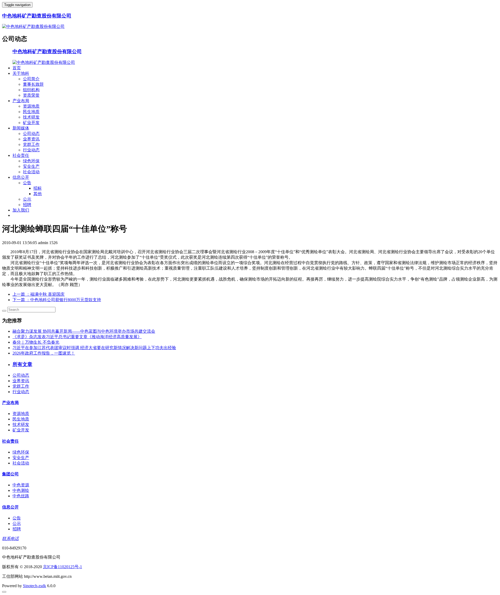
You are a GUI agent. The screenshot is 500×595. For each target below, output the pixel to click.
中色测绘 (20, 490)
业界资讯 (31, 139)
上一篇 (38, 294)
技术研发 (31, 117)
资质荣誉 (31, 95)
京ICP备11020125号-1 (62, 567)
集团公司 (10, 474)
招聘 (27, 204)
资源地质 (31, 106)
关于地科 (20, 73)
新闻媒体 (20, 128)
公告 (27, 183)
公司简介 (31, 79)
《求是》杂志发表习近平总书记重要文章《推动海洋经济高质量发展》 (77, 336)
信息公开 (20, 177)
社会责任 (20, 155)
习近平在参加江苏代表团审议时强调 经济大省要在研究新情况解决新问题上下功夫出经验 (94, 347)
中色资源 (20, 485)
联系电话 (10, 538)
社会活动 (31, 172)
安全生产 (31, 166)
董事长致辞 (33, 84)
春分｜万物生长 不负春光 (35, 342)
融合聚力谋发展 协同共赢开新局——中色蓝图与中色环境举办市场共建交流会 (83, 331)
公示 (27, 199)
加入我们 (20, 210)
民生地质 (31, 111)
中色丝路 (20, 496)
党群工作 (31, 144)
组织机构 (31, 90)
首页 (16, 68)
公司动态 (31, 133)
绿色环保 (31, 161)
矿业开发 (31, 122)
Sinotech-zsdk (34, 586)
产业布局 (20, 100)
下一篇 (56, 300)
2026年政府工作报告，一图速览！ (43, 353)
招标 (37, 188)
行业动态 (31, 150)
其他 (37, 193)
